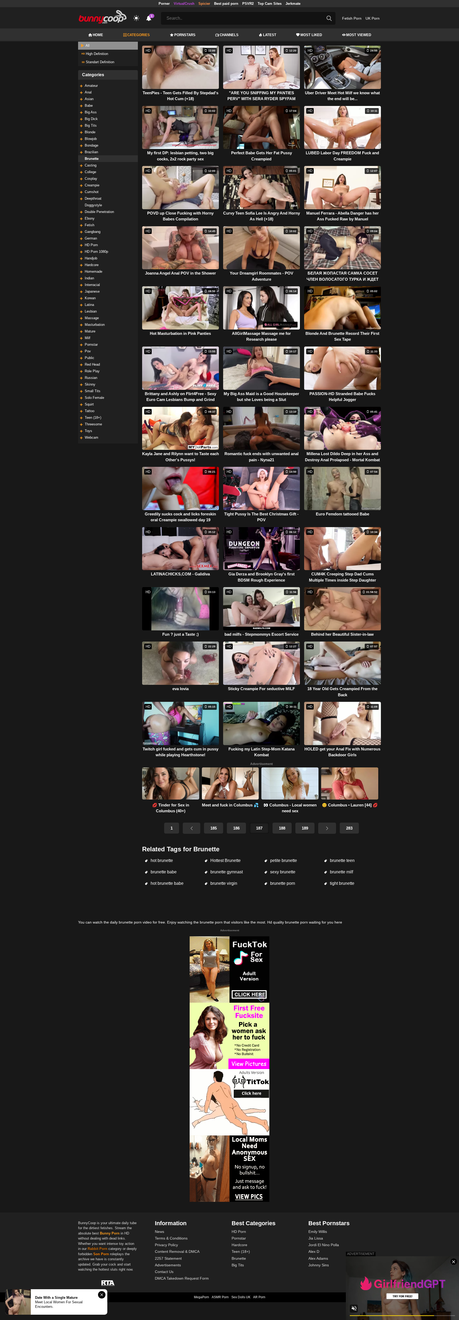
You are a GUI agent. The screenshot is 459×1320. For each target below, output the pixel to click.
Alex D (313, 1251)
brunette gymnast (226, 872)
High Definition (96, 54)
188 (282, 828)
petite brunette (283, 860)
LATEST (269, 35)
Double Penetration (99, 212)
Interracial (92, 285)
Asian (89, 99)
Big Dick (91, 119)
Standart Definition (99, 62)
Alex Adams (318, 1258)
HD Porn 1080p (96, 252)
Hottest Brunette (225, 860)
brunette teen (342, 860)
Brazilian (91, 152)
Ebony (90, 218)
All (87, 46)
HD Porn (91, 245)
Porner (164, 4)
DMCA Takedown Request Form (182, 1278)
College (90, 172)
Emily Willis (317, 1231)
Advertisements (168, 1265)
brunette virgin (223, 883)
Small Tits (92, 391)
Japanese (92, 291)
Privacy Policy (166, 1245)
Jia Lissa (315, 1238)
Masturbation (95, 325)
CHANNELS (229, 35)
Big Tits (91, 125)
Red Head (92, 364)
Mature (90, 331)
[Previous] (191, 828)
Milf (87, 338)
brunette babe (163, 872)
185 (213, 828)
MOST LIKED (311, 35)
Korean (90, 298)
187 (259, 828)
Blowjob (91, 139)
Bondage (91, 145)
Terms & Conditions (171, 1238)
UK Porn (373, 18)
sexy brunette (282, 872)
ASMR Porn (220, 1297)
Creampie (92, 185)
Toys (88, 431)
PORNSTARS (185, 35)
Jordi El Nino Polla (323, 1245)
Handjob (91, 258)
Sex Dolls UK (240, 1297)
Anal (88, 92)
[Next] (327, 828)
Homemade (93, 272)
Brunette (92, 159)
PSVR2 (248, 4)
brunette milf (341, 872)
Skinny (90, 384)
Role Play (92, 371)
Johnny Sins (318, 1265)
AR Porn (259, 1297)
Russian (91, 378)
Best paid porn (226, 4)
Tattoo (89, 411)
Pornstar (91, 345)
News (159, 1231)
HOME (98, 35)
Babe (89, 106)
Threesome (93, 424)
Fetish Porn (352, 18)
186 (236, 828)
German (91, 238)
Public (89, 358)
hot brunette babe (167, 883)
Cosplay (91, 179)
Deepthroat (93, 198)
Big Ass (91, 112)
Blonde (90, 132)
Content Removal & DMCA (177, 1251)
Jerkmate (293, 4)
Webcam (91, 437)
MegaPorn (201, 1297)
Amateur (91, 86)
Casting (90, 165)
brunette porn (282, 883)
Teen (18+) (93, 418)
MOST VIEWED (358, 35)
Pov (88, 351)
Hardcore (92, 265)
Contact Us (164, 1272)
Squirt (89, 404)
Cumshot (92, 192)
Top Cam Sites (270, 4)
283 (349, 828)
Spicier (204, 4)
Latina (89, 305)
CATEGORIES (138, 35)
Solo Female (94, 398)
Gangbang (92, 232)
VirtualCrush (184, 4)
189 (305, 828)
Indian (89, 278)
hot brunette (161, 860)
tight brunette (341, 883)
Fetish (89, 225)
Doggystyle (93, 205)
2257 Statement (168, 1258)
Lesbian (91, 311)
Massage (92, 318)
